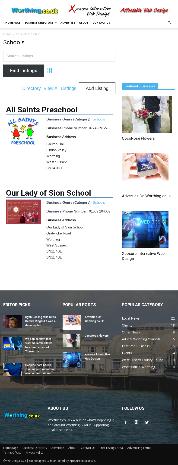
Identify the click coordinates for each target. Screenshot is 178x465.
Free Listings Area (111, 448)
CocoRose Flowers (138, 138)
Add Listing (97, 88)
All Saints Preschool (41, 109)
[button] (169, 23)
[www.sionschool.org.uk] (23, 223)
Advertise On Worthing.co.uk (147, 196)
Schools (99, 119)
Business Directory (39, 22)
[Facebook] (125, 422)
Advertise (67, 22)
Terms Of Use (12, 453)
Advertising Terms (139, 448)
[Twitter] (147, 422)
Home (7, 34)
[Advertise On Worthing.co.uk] (148, 171)
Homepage (12, 22)
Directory (31, 88)
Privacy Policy (34, 453)
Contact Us (101, 22)
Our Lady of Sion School (48, 192)
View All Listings (60, 88)
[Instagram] (136, 422)
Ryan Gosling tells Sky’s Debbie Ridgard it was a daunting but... (40, 321)
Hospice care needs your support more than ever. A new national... (40, 369)
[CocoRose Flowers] (148, 114)
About (84, 22)
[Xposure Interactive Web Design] (148, 229)
